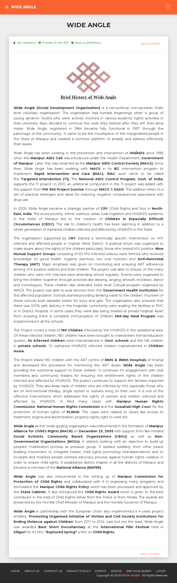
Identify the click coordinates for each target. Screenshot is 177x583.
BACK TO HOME (150, 43)
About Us (31, 571)
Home (15, 571)
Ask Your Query (138, 571)
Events (100, 571)
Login (160, 571)
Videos (116, 571)
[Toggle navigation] (167, 7)
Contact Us (53, 571)
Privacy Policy (79, 571)
